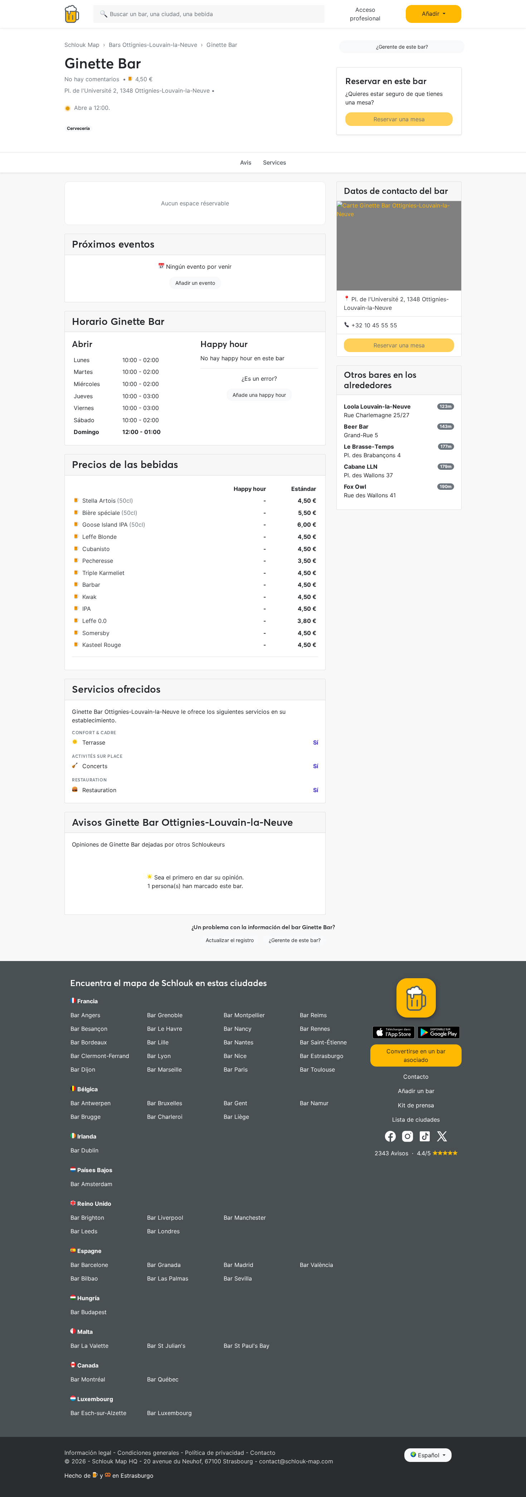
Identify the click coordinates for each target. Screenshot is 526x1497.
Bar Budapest (88, 1312)
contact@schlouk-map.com (296, 1461)
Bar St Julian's (166, 1345)
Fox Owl (355, 486)
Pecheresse (97, 560)
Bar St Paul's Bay (246, 1345)
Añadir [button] (431, 13)
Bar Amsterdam (91, 1184)
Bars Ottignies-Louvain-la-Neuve (153, 44)
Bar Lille (158, 1042)
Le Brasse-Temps (369, 446)
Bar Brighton (87, 1217)
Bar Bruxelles (164, 1103)
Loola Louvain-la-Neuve (377, 406)
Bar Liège (236, 1116)
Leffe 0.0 (94, 620)
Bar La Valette (89, 1345)
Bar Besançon (88, 1028)
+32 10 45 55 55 (373, 325)
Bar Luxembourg (169, 1412)
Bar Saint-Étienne (323, 1042)
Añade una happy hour (259, 395)
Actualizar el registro (230, 940)
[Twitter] (442, 1135)
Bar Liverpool (165, 1217)
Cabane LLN (361, 466)
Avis (246, 162)
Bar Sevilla (238, 1278)
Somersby (95, 633)
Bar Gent (235, 1103)
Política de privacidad (214, 1452)
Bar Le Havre (164, 1028)
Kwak (89, 596)
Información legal (87, 1452)
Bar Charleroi (164, 1116)
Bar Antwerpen (90, 1103)
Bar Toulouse (317, 1069)
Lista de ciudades (416, 1119)
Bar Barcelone (89, 1264)
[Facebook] (390, 1135)
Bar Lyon (159, 1055)
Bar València (316, 1264)
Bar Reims (313, 1015)
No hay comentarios (92, 79)
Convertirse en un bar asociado (415, 1055)
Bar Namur (314, 1103)
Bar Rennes (315, 1028)
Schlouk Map (81, 44)
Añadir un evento (195, 283)
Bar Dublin (84, 1150)
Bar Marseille (164, 1069)
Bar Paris (236, 1069)
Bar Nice (235, 1055)
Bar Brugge (85, 1116)
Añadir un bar (416, 1090)
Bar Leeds (83, 1231)
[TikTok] (425, 1135)
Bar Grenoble (164, 1015)
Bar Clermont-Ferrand (99, 1055)
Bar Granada (164, 1264)
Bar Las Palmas (167, 1278)
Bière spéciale (101, 512)
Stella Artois (99, 500)
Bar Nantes (238, 1042)
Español (428, 1455)
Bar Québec (163, 1379)
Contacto (416, 1076)
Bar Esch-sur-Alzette (98, 1412)
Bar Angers (85, 1015)
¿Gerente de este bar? (402, 47)
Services (274, 162)
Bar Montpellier (244, 1015)
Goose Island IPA (105, 524)
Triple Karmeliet (103, 572)
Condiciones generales (148, 1452)
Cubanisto (96, 548)
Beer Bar (356, 426)
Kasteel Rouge (101, 644)
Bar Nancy (238, 1028)
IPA (86, 608)
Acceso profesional (365, 14)
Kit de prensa (416, 1105)
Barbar (91, 584)
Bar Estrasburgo (322, 1055)
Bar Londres (163, 1231)
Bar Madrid (238, 1264)
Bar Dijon (82, 1069)
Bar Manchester (245, 1217)
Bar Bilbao (84, 1278)
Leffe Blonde (99, 536)
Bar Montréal (87, 1379)
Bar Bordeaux (88, 1042)
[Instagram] (407, 1135)
